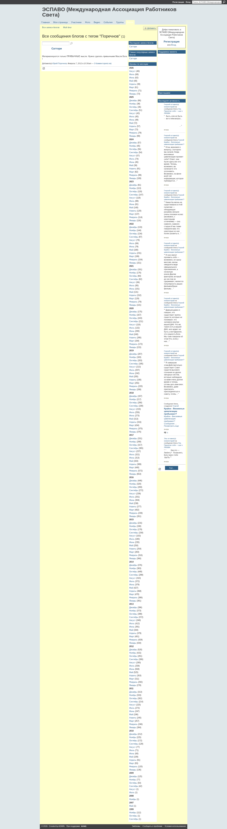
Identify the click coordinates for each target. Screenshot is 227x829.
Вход (188, 2)
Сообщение (169, 424)
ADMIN (62, 826)
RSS (43, 68)
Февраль (133, 90)
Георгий (167, 104)
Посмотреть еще (171, 426)
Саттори (56, 48)
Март (131, 87)
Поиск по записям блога (71, 43)
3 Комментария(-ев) (102, 63)
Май (131, 81)
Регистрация (178, 2)
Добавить (151, 28)
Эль (179, 109)
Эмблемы (136, 826)
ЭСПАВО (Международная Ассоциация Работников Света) (109, 12)
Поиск (224, 2)
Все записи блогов (50, 27)
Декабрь (133, 100)
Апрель (132, 84)
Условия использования (175, 826)
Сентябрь (133, 110)
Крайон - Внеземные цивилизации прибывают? (174, 411)
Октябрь (133, 107)
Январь (132, 94)
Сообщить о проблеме (152, 826)
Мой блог (67, 27)
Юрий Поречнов (60, 63)
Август (132, 71)
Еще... (171, 468)
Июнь (131, 77)
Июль (132, 74)
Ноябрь (132, 104)
